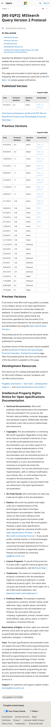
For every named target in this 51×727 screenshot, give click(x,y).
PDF (38, 105)
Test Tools (27, 383)
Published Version (11, 37)
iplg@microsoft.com (15, 556)
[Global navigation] (2, 3)
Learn (4, 8)
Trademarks (19, 723)
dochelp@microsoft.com (13, 688)
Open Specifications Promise (19, 532)
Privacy (16, 720)
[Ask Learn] (43, 9)
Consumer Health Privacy (33, 720)
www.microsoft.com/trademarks (21, 593)
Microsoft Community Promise (20, 536)
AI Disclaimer (7, 717)
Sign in (46, 3)
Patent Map (40, 568)
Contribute (6, 720)
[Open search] (40, 3)
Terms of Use (7, 723)
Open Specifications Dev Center (30, 387)
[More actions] (47, 9)
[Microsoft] (25, 3)
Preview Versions (10, 43)
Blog (34, 717)
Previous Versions (11, 40)
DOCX (39, 107)
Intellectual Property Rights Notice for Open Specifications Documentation (21, 51)
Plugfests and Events (11, 383)
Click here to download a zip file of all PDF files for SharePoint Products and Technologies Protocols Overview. (24, 116)
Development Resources (13, 47)
